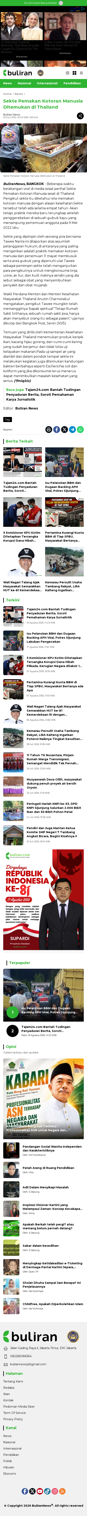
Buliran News (11, 114)
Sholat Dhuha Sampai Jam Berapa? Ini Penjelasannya (52, 1285)
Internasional (12, 1448)
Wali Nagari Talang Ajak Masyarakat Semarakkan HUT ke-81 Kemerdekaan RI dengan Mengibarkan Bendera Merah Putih (22, 586)
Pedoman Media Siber (19, 1406)
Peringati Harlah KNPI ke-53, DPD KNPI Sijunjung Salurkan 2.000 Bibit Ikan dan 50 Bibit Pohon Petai (54, 808)
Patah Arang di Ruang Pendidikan (48, 1168)
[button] (67, 73)
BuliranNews (41, 1505)
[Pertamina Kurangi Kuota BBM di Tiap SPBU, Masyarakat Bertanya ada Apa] (64, 513)
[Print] (48, 429)
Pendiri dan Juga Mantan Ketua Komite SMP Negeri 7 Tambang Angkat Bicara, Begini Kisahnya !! (52, 832)
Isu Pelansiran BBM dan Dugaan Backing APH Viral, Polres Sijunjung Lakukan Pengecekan (63, 487)
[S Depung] (11, 1189)
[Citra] (11, 1170)
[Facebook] (56, 429)
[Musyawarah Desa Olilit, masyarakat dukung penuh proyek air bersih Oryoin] (13, 786)
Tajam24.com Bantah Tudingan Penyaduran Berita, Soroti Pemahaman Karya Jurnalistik (43, 394)
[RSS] (62, 1491)
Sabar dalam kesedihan (41, 1246)
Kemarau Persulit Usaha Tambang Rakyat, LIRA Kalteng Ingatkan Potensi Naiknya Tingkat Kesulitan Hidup (64, 586)
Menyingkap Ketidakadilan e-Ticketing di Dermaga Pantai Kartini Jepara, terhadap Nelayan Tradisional (52, 1265)
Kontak (8, 1400)
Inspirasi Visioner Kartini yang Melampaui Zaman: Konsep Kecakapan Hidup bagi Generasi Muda (52, 1207)
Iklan (6, 1394)
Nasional (9, 1442)
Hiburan (8, 1467)
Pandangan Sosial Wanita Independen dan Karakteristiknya (52, 1149)
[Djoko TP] (11, 1267)
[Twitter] (64, 429)
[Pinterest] (40, 1491)
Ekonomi (9, 1473)
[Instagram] (55, 1491)
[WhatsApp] (80, 429)
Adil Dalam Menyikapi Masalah (46, 1187)
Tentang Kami (13, 1381)
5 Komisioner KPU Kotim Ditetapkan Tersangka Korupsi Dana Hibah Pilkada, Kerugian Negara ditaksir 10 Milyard (22, 537)
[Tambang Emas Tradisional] (13, 738)
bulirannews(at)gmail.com (28, 1364)
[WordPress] (47, 1491)
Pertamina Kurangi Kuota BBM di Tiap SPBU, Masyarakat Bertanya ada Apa (64, 537)
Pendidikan (11, 1455)
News (7, 1436)
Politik (7, 1461)
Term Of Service (14, 1413)
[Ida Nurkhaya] (11, 1287)
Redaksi (8, 1388)
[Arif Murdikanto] (11, 1150)
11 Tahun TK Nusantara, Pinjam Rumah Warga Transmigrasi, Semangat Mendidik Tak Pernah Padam (51, 761)
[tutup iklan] (61, 3)
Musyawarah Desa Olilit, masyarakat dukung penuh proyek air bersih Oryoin (54, 783)
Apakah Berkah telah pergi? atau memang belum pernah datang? (48, 1226)
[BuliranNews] (23, 73)
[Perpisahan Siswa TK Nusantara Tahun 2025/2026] (13, 762)
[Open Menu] (74, 73)
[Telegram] (72, 429)
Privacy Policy (13, 1419)
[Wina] (11, 1209)
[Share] (80, 115)
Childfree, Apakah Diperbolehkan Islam (53, 1304)
